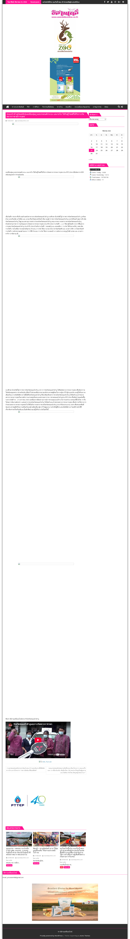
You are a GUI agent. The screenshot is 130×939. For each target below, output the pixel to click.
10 (97, 144)
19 (106, 147)
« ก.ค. (91, 159)
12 (106, 144)
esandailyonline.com (23, 121)
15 (122, 144)
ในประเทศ (48, 762)
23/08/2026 (10, 858)
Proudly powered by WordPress (51, 936)
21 (117, 147)
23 (91, 150)
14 (117, 144)
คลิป (44, 762)
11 (101, 144)
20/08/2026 (64, 860)
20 (112, 147)
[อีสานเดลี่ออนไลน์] (7, 106)
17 (97, 147)
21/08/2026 (37, 856)
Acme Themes (85, 936)
